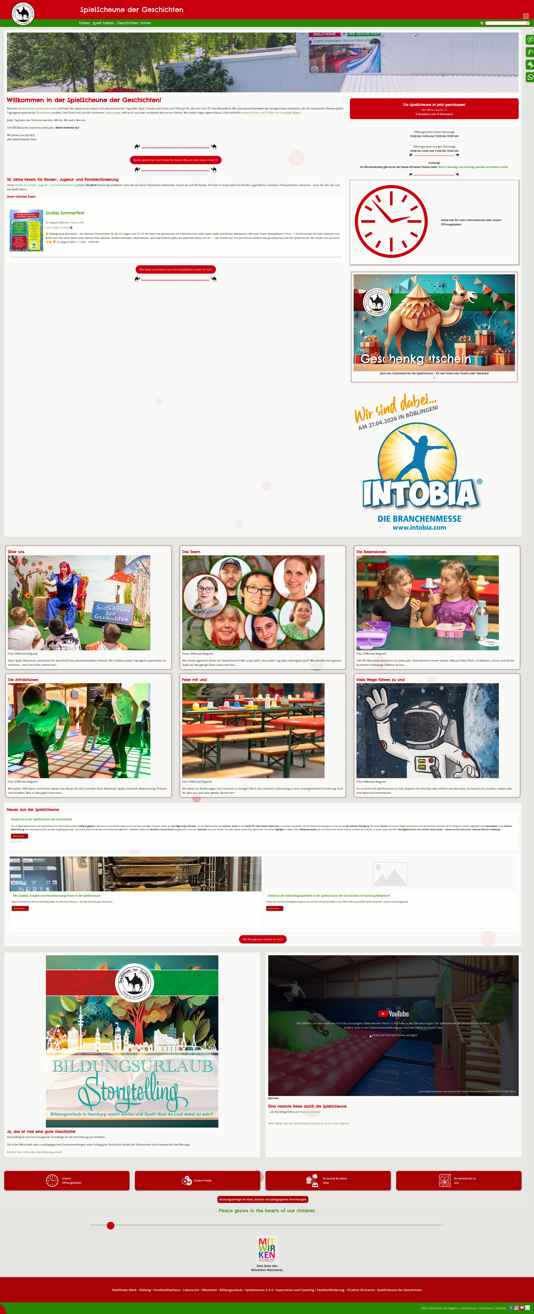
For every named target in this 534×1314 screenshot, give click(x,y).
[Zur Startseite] (23, 13)
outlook (64, 227)
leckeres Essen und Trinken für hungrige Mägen (271, 112)
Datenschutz (469, 1308)
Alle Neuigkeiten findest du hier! (263, 939)
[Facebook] (511, 1309)
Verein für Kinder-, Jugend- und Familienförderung (46, 185)
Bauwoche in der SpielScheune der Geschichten (41, 819)
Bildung (145, 1290)
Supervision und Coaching (295, 1290)
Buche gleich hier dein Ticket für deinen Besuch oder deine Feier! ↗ (176, 160)
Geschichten (43, 112)
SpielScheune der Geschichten (399, 1290)
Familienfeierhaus (167, 1290)
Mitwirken (209, 1290)
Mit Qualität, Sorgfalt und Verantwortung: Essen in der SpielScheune (56, 895)
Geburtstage (112, 112)
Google (54, 227)
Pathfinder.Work (124, 1290)
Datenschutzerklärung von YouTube (406, 1027)
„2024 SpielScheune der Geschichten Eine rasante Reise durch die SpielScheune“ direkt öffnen (467, 1091)
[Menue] (526, 16)
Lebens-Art (191, 1290)
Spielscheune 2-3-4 (259, 1290)
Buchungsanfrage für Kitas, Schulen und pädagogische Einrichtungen (262, 1199)
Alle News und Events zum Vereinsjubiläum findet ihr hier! (175, 269)
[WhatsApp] (527, 1309)
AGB (423, 1308)
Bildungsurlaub (231, 1290)
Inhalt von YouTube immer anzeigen (394, 1035)
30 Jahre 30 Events (360, 1290)
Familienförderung (330, 1290)
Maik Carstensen (310, 1112)
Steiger (402, 826)
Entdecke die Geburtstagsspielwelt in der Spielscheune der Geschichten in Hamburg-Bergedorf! (329, 895)
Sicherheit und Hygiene (443, 1308)
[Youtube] (522, 1309)
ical (48, 227)
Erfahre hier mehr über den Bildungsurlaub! (34, 1152)
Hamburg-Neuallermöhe (41, 108)
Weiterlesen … (19, 836)
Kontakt (501, 1308)
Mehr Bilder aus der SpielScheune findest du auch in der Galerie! (308, 1123)
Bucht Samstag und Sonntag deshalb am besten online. (474, 167)
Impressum (486, 1308)
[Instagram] (516, 1309)
